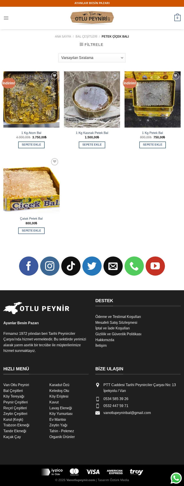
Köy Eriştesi (58, 396)
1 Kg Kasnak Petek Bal (92, 133)
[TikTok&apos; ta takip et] (71, 266)
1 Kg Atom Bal (31, 133)
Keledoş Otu (59, 391)
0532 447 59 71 (115, 406)
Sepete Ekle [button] (31, 144)
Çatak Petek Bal (31, 218)
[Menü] (6, 17)
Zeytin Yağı (58, 425)
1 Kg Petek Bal (152, 133)
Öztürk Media (119, 480)
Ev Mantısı (57, 419)
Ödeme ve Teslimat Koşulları (118, 317)
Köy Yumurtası (60, 414)
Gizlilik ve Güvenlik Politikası (118, 334)
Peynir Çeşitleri (15, 402)
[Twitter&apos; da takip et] (92, 266)
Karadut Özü (59, 385)
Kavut (54, 402)
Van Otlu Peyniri (16, 385)
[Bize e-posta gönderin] (113, 266)
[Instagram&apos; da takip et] (49, 266)
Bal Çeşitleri (86, 36)
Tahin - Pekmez (61, 431)
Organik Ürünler (62, 437)
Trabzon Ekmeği (16, 425)
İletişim (101, 345)
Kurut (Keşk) (13, 419)
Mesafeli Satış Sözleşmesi (116, 322)
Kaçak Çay (12, 437)
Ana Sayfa (63, 36)
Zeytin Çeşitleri (15, 414)
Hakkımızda (104, 340)
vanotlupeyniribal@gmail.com (127, 413)
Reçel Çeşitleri (15, 408)
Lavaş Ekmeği (60, 408)
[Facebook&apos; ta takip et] (28, 266)
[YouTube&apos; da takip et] (155, 266)
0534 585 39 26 (115, 399)
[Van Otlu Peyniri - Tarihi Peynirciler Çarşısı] (92, 18)
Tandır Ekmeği (14, 431)
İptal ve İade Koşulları (112, 328)
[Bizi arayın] (134, 266)
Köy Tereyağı (13, 396)
